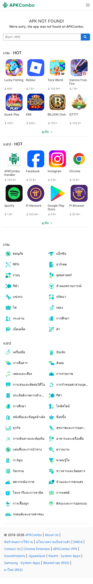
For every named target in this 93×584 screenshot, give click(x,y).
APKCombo (33, 535)
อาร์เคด (61, 264)
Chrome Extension (36, 549)
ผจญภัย (18, 253)
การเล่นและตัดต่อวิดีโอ (29, 384)
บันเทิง (60, 352)
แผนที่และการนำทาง (27, 449)
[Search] (85, 37)
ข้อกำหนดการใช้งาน (18, 542)
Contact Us (12, 549)
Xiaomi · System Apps (64, 556)
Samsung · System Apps (22, 563)
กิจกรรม (18, 471)
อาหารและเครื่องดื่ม (70, 438)
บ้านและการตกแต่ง (69, 482)
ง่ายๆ (16, 275)
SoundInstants (14, 556)
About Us (51, 535)
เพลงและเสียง (22, 374)
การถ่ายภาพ (64, 374)
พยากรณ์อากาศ (23, 482)
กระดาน (18, 318)
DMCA (78, 542)
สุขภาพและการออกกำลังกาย (73, 428)
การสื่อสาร (20, 363)
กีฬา (16, 286)
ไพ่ (14, 307)
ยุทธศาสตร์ (64, 275)
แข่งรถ (17, 297)
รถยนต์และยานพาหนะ (28, 514)
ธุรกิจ (16, 428)
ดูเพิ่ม (45, 132)
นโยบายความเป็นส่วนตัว (53, 542)
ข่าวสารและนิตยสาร (70, 471)
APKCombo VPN (65, 549)
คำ (58, 329)
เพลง (59, 307)
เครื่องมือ (19, 352)
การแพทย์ (63, 492)
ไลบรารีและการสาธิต (28, 492)
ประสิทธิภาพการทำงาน (29, 395)
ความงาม (62, 449)
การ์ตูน (18, 460)
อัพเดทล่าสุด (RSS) (56, 563)
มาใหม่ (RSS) (13, 570)
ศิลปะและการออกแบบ (71, 503)
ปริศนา (61, 297)
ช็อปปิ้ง (61, 417)
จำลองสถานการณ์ (68, 286)
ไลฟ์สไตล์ (63, 406)
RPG (16, 264)
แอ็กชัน (61, 253)
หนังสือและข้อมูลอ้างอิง (29, 417)
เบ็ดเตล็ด (19, 329)
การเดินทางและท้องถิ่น (28, 438)
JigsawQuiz (36, 556)
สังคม (60, 363)
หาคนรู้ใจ (63, 460)
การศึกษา (62, 318)
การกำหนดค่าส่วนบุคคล (73, 384)
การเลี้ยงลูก (21, 503)
